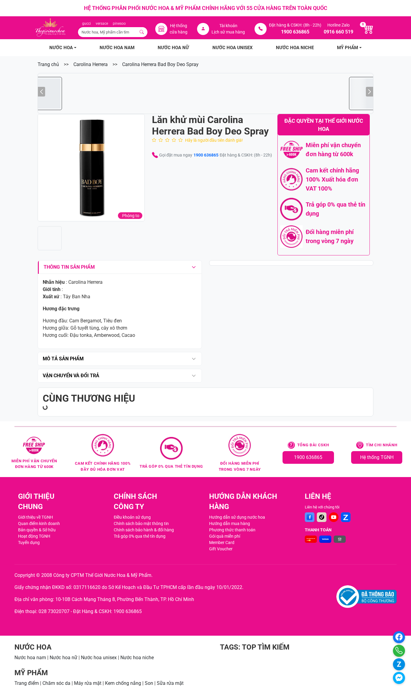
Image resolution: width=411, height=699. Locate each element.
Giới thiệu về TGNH (35, 517)
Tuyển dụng (29, 542)
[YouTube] (333, 517)
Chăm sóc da (56, 683)
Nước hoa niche (137, 657)
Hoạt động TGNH (34, 536)
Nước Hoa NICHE (295, 47)
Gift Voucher (221, 548)
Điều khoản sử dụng (132, 517)
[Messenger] (399, 678)
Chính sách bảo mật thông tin (141, 523)
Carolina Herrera (90, 64)
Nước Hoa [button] (61, 47)
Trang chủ (48, 64)
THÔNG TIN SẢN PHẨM (69, 267)
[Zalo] (346, 517)
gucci (86, 23)
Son (149, 683)
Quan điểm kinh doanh (39, 523)
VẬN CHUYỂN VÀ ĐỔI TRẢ (71, 375)
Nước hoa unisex (99, 657)
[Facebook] (309, 517)
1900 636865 (205, 155)
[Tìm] (142, 32)
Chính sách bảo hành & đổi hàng (144, 529)
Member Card (221, 542)
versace (102, 23)
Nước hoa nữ (63, 657)
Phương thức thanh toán (232, 529)
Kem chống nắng (123, 683)
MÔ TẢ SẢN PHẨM (63, 359)
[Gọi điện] (399, 651)
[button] (91, 167)
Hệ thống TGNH (377, 457)
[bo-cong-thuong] (366, 596)
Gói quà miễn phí (224, 536)
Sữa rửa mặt (170, 683)
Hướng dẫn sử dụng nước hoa (237, 517)
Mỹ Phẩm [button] (347, 47)
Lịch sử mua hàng (228, 32)
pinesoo (119, 23)
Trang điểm (26, 683)
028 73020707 (54, 611)
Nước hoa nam (30, 657)
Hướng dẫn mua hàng (229, 523)
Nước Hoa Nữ (173, 47)
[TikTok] (321, 517)
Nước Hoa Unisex (232, 47)
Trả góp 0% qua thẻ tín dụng (139, 536)
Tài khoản (228, 25)
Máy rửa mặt (87, 683)
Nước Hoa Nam (117, 47)
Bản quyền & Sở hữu (37, 529)
